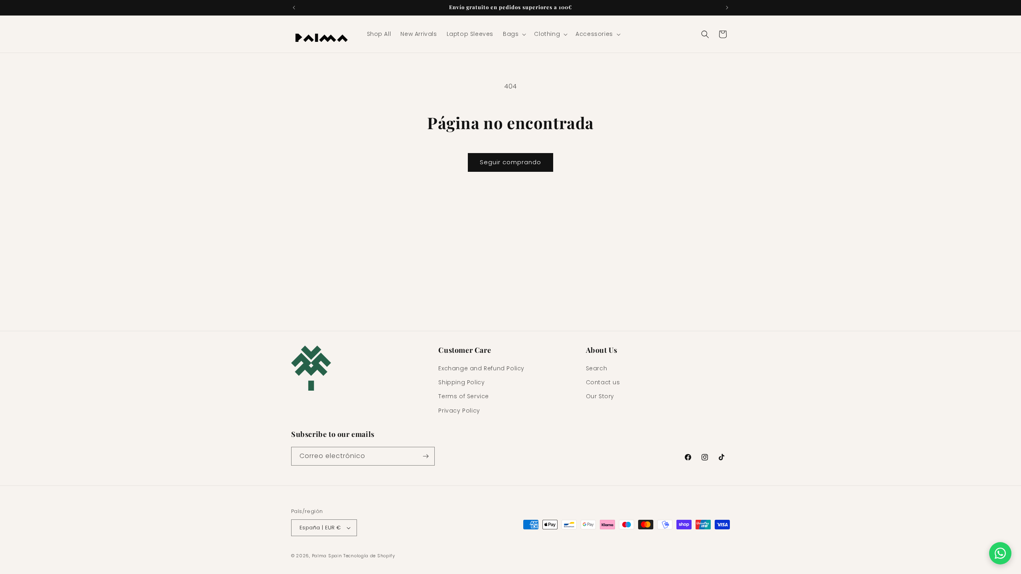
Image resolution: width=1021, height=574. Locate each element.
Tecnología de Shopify (369, 555)
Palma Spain (327, 555)
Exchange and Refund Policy (481, 368)
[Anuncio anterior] (294, 7)
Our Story (600, 396)
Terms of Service (463, 396)
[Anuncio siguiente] (727, 7)
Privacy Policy (459, 411)
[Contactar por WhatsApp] (1000, 553)
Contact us (603, 382)
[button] (513, 34)
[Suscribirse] (425, 456)
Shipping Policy (461, 382)
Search (596, 368)
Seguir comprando (510, 162)
